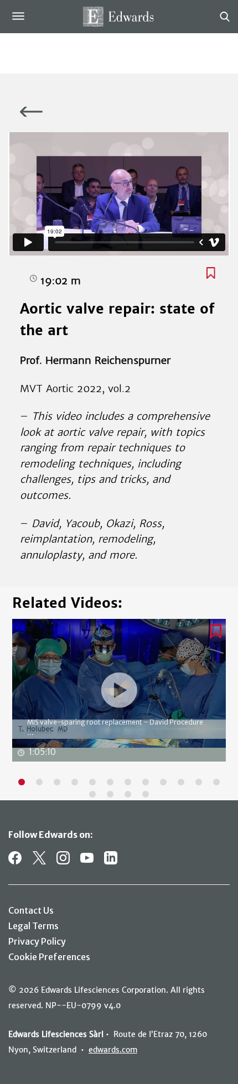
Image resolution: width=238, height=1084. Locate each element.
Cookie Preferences (49, 956)
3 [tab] (57, 782)
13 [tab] (92, 794)
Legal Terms (33, 925)
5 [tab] (92, 782)
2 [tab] (39, 782)
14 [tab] (110, 794)
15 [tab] (128, 794)
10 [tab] (181, 782)
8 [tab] (145, 782)
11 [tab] (198, 782)
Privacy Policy (37, 941)
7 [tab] (128, 782)
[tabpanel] (119, 695)
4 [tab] (74, 782)
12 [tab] (216, 782)
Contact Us (31, 910)
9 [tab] (163, 782)
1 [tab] (21, 782)
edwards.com (113, 1050)
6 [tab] (110, 782)
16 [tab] (145, 794)
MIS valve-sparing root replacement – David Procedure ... (115, 727)
